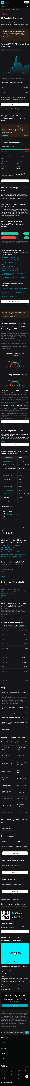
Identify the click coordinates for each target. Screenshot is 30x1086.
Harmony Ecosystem (7, 518)
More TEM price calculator (15, 104)
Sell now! (3, 595)
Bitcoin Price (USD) (22, 798)
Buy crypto (15, 180)
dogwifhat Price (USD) (21, 756)
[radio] (6, 514)
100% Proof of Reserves (8, 493)
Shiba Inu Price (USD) (21, 771)
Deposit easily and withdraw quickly (10, 545)
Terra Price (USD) (6, 771)
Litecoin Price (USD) (7, 805)
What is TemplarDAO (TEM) (9, 262)
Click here (8, 36)
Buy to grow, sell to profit (7, 547)
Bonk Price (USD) (21, 785)
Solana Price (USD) (7, 812)
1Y (17, 50)
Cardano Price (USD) (7, 785)
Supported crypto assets (8, 482)
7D (6, 50)
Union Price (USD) (7, 828)
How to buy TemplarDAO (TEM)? (10, 257)
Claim (26, 1032)
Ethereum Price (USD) (21, 748)
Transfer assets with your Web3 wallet (11, 556)
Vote (27, 233)
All (21, 50)
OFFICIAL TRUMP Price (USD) (7, 748)
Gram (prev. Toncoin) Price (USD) (7, 792)
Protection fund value (8, 490)
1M (10, 50)
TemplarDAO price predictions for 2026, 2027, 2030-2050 (14, 402)
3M (14, 50)
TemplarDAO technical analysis (15, 425)
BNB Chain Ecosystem (7, 522)
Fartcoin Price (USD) (7, 798)
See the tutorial (5, 576)
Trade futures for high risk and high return (11, 552)
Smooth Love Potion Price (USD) (22, 763)
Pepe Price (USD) (21, 778)
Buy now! (3, 574)
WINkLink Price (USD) (21, 805)
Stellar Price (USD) (22, 812)
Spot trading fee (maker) (8, 461)
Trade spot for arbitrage (7, 549)
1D (2, 50)
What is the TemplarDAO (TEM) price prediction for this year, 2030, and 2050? (14, 269)
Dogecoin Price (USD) (6, 778)
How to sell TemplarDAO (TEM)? (10, 259)
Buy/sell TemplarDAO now (15, 301)
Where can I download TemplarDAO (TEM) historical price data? (13, 273)
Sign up (4, 39)
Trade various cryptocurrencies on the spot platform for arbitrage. (13, 295)
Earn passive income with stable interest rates (13, 554)
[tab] (15, 1037)
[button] (15, 1037)
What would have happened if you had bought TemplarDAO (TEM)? (14, 265)
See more (3, 616)
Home (2, 9)
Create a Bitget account (8, 288)
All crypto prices (15, 305)
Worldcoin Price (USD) (6, 756)
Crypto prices (7, 9)
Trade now (15, 931)
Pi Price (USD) (20, 792)
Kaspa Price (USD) (7, 763)
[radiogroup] (8, 514)
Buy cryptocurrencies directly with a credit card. (14, 292)
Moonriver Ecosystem (17, 518)
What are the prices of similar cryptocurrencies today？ (14, 278)
